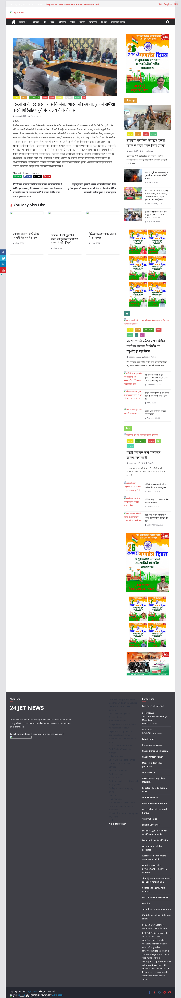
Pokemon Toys (116, 756)
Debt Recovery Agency (119, 713)
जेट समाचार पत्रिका (118, 22)
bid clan (112, 710)
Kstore (157, 936)
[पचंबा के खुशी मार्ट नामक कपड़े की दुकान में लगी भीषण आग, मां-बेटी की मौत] (133, 177)
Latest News (148, 739)
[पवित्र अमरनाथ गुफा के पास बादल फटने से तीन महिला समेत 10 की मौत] (133, 398)
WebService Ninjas (117, 720)
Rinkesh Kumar (147, 151)
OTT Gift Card (148, 933)
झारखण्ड (22, 22)
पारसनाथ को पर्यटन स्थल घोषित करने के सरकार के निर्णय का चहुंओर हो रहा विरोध (146, 346)
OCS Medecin (148, 772)
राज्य (142, 335)
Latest (16, 98)
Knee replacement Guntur (154, 803)
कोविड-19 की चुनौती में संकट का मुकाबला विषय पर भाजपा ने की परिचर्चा (64, 239)
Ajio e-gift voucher (117, 823)
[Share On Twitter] (3, 258)
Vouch (159, 745)
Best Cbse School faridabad (155, 897)
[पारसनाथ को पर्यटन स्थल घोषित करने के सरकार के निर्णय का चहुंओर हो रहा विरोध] (147, 321)
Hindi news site (115, 799)
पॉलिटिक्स (62, 22)
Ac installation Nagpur (119, 727)
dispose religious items (119, 735)
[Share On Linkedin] (3, 264)
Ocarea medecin (150, 797)
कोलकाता (36, 22)
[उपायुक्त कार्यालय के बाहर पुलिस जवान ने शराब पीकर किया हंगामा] (147, 117)
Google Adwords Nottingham (122, 724)
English (168, 4)
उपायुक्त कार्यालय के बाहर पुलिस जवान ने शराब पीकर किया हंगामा (146, 143)
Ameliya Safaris (149, 818)
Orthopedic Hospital (158, 751)
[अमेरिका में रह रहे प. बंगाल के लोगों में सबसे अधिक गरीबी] (133, 503)
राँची (84, 98)
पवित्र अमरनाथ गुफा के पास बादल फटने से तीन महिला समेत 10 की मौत (157, 395)
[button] (26, 22)
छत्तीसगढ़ (60, 98)
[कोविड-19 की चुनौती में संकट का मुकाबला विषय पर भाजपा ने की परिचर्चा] (65, 213)
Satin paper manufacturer (120, 745)
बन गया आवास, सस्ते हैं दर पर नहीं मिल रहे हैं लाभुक (26, 235)
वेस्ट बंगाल (130, 446)
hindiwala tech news (118, 770)
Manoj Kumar (36, 116)
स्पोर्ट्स (72, 22)
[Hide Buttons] (1, 275)
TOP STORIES (34, 98)
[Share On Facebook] (3, 252)
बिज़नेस (82, 22)
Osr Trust (113, 795)
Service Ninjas (115, 717)
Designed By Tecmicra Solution (123, 702)
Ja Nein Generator (150, 824)
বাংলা (160, 4)
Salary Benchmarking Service (122, 759)
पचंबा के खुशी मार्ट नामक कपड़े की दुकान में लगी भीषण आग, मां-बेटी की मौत (156, 175)
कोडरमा (45, 98)
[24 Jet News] (13, 22)
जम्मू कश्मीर (68, 98)
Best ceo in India (116, 774)
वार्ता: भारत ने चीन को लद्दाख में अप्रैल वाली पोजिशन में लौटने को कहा (156, 517)
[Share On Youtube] (3, 270)
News (24, 98)
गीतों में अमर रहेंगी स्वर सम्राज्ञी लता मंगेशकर (155, 412)
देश (45, 22)
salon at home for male (119, 706)
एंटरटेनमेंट (93, 22)
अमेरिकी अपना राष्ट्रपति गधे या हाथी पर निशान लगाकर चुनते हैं (155, 486)
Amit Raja (152, 463)
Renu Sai (146, 924)
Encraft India (114, 777)
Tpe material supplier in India (122, 802)
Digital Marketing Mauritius (121, 731)
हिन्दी (176, 4)
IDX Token (147, 915)
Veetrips (146, 903)
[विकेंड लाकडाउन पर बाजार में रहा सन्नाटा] (103, 213)
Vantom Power (155, 756)
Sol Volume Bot (149, 909)
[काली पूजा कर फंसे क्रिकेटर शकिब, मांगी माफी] (147, 435)
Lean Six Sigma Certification (155, 840)
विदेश (52, 22)
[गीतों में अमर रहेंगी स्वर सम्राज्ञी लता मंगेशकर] (133, 414)
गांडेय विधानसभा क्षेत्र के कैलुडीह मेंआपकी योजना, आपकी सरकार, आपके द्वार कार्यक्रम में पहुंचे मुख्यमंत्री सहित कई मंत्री (156, 195)
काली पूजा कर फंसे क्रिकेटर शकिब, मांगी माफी (143, 455)
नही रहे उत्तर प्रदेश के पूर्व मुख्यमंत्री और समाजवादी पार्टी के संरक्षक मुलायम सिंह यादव (156, 377)
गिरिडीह (52, 98)
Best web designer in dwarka (122, 699)
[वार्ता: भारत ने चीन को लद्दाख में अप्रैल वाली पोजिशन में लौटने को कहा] (133, 520)
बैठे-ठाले (103, 22)
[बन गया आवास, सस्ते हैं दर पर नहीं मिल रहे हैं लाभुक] (27, 213)
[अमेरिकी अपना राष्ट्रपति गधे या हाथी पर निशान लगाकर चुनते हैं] (133, 488)
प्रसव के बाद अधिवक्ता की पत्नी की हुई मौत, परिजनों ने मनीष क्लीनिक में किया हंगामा (156, 214)
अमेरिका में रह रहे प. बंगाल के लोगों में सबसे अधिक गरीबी (157, 501)
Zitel (111, 820)
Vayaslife (146, 940)
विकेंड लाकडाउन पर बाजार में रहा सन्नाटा (102, 235)
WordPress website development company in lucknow (154, 869)
